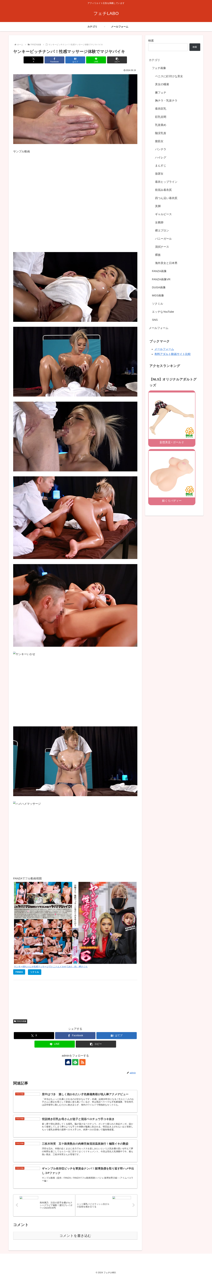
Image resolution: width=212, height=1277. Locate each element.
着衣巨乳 (160, 108)
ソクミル (157, 303)
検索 (151, 40)
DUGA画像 (159, 287)
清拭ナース (162, 246)
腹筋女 (159, 141)
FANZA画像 (21, 1021)
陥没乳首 (160, 133)
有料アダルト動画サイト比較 (172, 354)
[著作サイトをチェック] (68, 1062)
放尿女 (159, 173)
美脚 (158, 206)
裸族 (158, 254)
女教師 (159, 222)
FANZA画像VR (161, 279)
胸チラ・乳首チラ (166, 100)
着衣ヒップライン (166, 181)
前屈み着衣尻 (163, 189)
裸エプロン (162, 230)
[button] (117, 59)
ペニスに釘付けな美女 (169, 76)
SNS (155, 319)
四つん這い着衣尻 (166, 198)
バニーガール (163, 238)
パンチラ (160, 149)
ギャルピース (163, 214)
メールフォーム (158, 328)
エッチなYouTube (163, 311)
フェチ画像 (159, 68)
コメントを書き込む (75, 1236)
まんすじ (160, 165)
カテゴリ (154, 60)
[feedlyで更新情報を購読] (75, 1062)
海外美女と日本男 (166, 263)
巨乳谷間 (160, 116)
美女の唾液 (162, 84)
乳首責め (160, 124)
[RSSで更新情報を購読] (82, 1062)
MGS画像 (158, 295)
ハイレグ (160, 157)
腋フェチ (160, 92)
